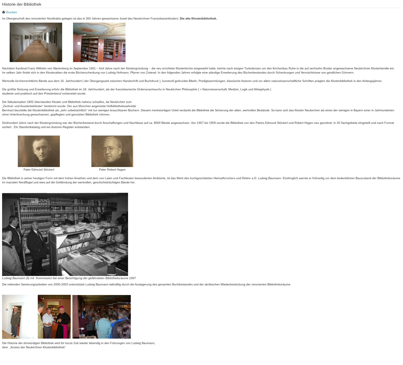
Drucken (11, 12)
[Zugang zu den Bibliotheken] (36, 42)
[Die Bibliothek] (99, 42)
